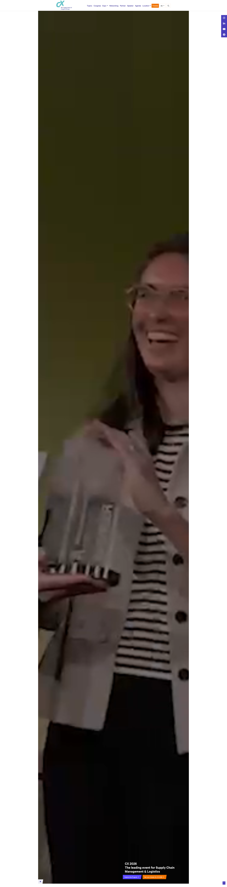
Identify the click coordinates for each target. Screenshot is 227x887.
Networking (113, 6)
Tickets (155, 6)
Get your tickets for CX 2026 (153, 877)
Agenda (138, 6)
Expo (104, 6)
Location (145, 6)
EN (162, 6)
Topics (89, 6)
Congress (97, 6)
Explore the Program (130, 877)
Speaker (130, 6)
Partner (123, 6)
